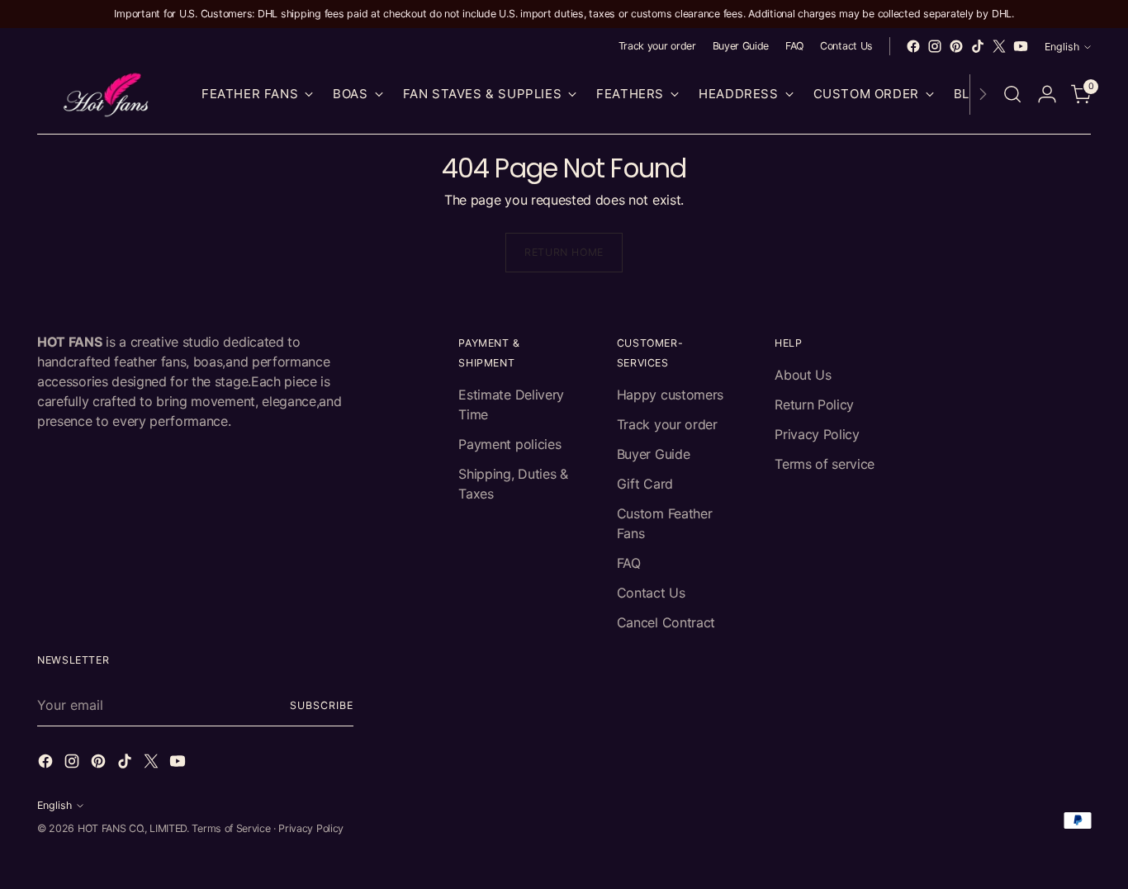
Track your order (667, 424)
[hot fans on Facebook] (913, 46)
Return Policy (814, 404)
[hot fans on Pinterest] (956, 46)
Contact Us (651, 592)
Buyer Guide (653, 454)
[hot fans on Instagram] (934, 46)
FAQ (629, 563)
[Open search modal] (1012, 94)
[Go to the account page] (1047, 94)
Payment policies (509, 444)
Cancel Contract (666, 622)
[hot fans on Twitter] (999, 46)
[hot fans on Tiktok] (977, 46)
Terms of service (824, 464)
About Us (803, 374)
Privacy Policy (817, 434)
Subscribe (321, 705)
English (1062, 46)
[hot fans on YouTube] (1020, 46)
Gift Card (645, 483)
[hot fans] (107, 94)
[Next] (982, 94)
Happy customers (670, 394)
